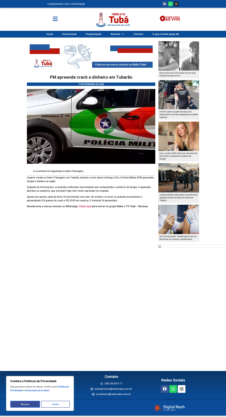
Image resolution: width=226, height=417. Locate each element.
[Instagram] (176, 4)
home (50, 34)
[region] (40, 393)
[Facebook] (164, 4)
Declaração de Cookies (37, 390)
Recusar (25, 404)
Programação (93, 34)
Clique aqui (85, 206)
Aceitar (55, 404)
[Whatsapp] (170, 4)
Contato (138, 34)
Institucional (69, 34)
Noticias (115, 34)
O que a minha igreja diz (166, 34)
